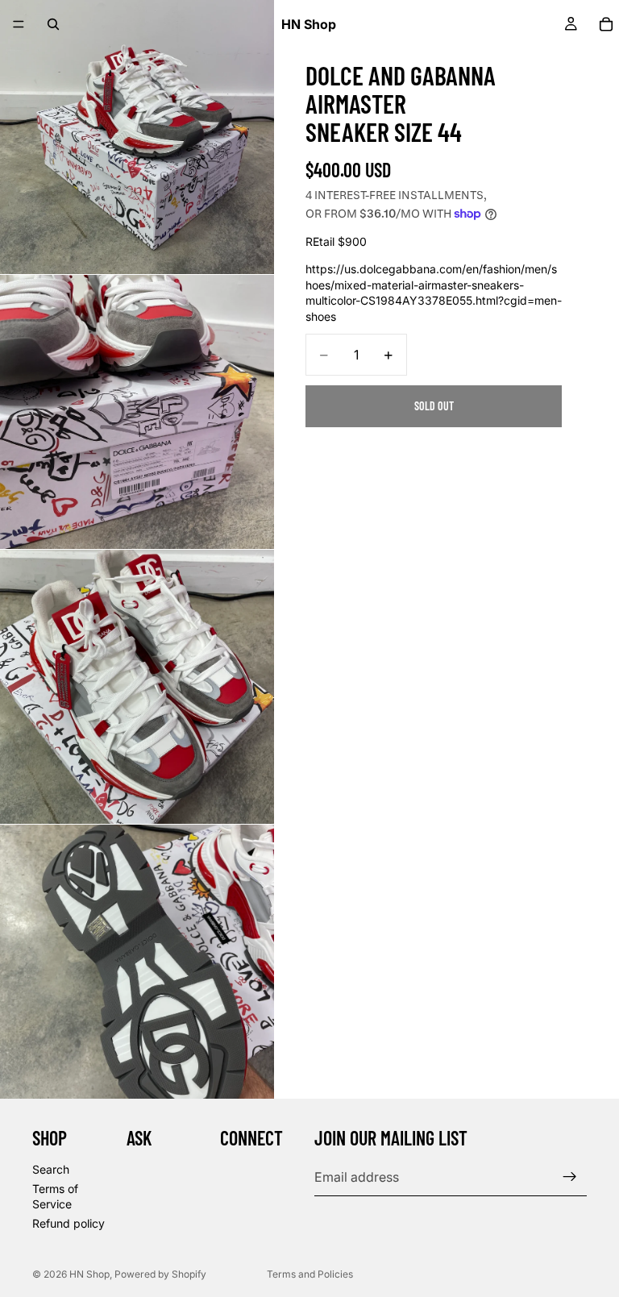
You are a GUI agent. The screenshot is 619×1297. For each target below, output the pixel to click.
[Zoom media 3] (137, 687)
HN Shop (89, 1274)
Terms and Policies (310, 1274)
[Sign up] (570, 1177)
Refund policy (68, 1223)
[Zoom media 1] (137, 137)
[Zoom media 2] (137, 412)
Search (50, 1169)
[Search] (53, 24)
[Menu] (18, 24)
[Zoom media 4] (137, 962)
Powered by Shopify (160, 1274)
